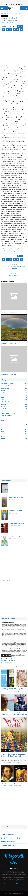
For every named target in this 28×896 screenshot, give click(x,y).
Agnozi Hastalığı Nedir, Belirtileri (10, 374)
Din (1, 395)
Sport (2, 420)
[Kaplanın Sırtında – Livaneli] (4, 502)
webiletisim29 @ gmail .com (17, 883)
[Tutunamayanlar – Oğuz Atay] (4, 528)
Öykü (2, 411)
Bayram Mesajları (14, 275)
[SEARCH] (25, 580)
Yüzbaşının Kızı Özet (14, 484)
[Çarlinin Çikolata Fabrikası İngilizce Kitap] (20, 702)
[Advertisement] (14, 49)
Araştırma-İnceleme (6, 386)
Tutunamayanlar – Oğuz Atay (16, 523)
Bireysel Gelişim (5, 388)
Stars (2, 422)
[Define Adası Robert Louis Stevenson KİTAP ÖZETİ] (14, 639)
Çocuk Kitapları (5, 393)
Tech (2, 429)
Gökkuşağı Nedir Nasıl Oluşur (9, 343)
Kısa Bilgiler (4, 409)
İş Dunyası (3, 404)
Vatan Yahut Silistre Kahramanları (19, 784)
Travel (2, 431)
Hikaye (2, 399)
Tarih (2, 424)
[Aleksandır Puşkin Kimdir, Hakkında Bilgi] (7, 773)
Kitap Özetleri (19, 2)
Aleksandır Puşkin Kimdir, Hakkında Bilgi (6, 784)
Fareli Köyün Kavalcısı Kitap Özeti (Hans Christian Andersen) (13, 755)
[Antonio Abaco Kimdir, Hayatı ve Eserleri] (7, 702)
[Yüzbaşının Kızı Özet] (4, 488)
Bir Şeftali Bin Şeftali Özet (15, 537)
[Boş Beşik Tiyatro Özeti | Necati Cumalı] (7, 678)
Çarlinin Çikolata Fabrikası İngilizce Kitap (20, 713)
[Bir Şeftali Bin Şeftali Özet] (4, 541)
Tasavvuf (3, 427)
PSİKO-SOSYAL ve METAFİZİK (8, 413)
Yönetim (3, 438)
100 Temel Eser (7, 2)
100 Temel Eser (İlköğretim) (8, 383)
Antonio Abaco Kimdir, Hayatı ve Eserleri (6, 713)
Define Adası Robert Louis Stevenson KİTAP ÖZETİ (10, 660)
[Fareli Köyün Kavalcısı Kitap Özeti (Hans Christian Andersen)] (14, 734)
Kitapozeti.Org (14, 859)
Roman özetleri (4, 16)
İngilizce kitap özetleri (6, 402)
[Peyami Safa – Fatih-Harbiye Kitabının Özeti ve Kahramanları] (20, 678)
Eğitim (2, 397)
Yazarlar (13, 2)
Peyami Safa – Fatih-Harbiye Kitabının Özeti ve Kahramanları (20, 690)
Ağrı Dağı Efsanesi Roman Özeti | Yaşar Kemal (12, 838)
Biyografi (3, 390)
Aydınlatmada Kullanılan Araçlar (10, 312)
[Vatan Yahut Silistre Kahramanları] (20, 773)
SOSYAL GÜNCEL (5, 418)
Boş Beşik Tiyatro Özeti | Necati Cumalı (7, 689)
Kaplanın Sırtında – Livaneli (16, 497)
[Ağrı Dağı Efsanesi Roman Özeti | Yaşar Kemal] (4, 515)
